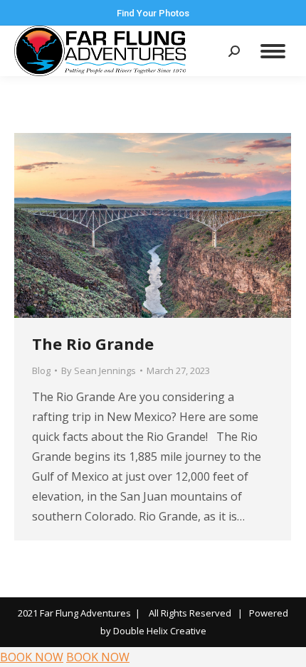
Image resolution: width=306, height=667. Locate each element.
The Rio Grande (93, 343)
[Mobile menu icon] (273, 51)
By (98, 370)
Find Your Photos (153, 13)
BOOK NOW (31, 657)
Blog (41, 370)
